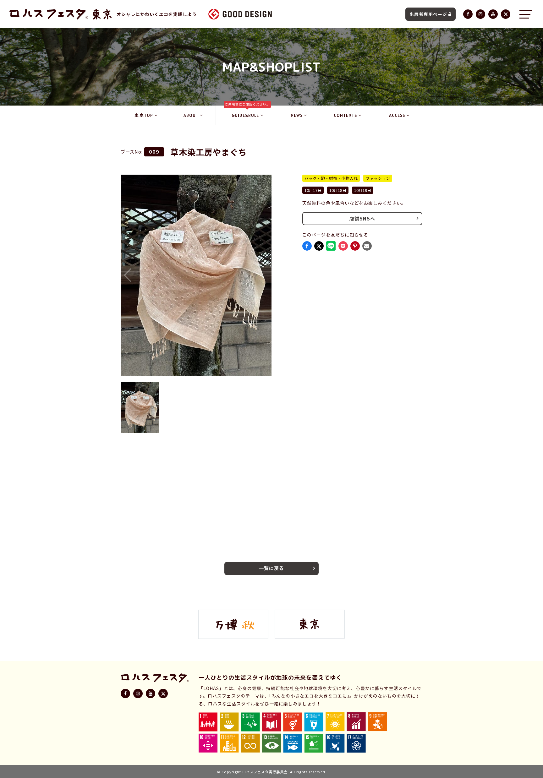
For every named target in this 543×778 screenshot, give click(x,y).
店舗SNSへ (362, 218)
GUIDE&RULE (247, 112)
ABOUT (191, 115)
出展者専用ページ (428, 14)
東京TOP (143, 115)
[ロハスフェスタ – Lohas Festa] (48, 14)
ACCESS (397, 115)
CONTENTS (345, 115)
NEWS (297, 115)
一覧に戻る (271, 568)
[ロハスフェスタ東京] (102, 14)
